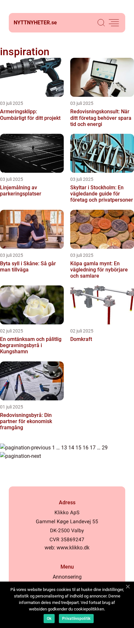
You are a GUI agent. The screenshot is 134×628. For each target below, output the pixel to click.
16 (85, 448)
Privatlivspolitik (76, 618)
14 (71, 448)
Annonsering (67, 577)
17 (93, 448)
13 (64, 448)
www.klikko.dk (73, 548)
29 (105, 448)
